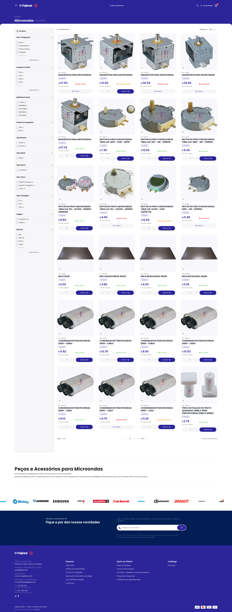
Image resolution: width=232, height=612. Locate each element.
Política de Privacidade (146, 537)
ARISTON (21, 238)
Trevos (22, 188)
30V (20, 204)
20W (21, 127)
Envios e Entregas (124, 565)
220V (21, 207)
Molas (21, 158)
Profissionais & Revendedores (128, 579)
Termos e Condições (127, 537)
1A (20, 85)
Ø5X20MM (23, 105)
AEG (20, 234)
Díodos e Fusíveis (24, 49)
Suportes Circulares (26, 182)
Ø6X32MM (23, 112)
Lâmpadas (22, 52)
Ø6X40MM (23, 115)
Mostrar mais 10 (33, 90)
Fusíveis (22, 146)
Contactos (70, 583)
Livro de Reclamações (75, 579)
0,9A (21, 75)
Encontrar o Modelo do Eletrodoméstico (133, 572)
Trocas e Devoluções (125, 569)
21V (20, 201)
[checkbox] (17, 42)
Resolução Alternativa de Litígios (79, 576)
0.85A (21, 79)
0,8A (21, 72)
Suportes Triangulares (26, 185)
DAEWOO (22, 247)
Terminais (23, 170)
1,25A (21, 82)
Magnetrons (23, 55)
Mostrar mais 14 (33, 252)
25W (21, 131)
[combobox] (212, 29)
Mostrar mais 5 (33, 60)
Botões (21, 42)
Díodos (22, 143)
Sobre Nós (70, 565)
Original (22, 222)
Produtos (171, 565)
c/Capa (22, 102)
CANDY (21, 244)
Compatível (24, 219)
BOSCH (21, 241)
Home (17, 16)
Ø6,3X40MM (23, 109)
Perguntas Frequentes (126, 576)
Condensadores (24, 45)
